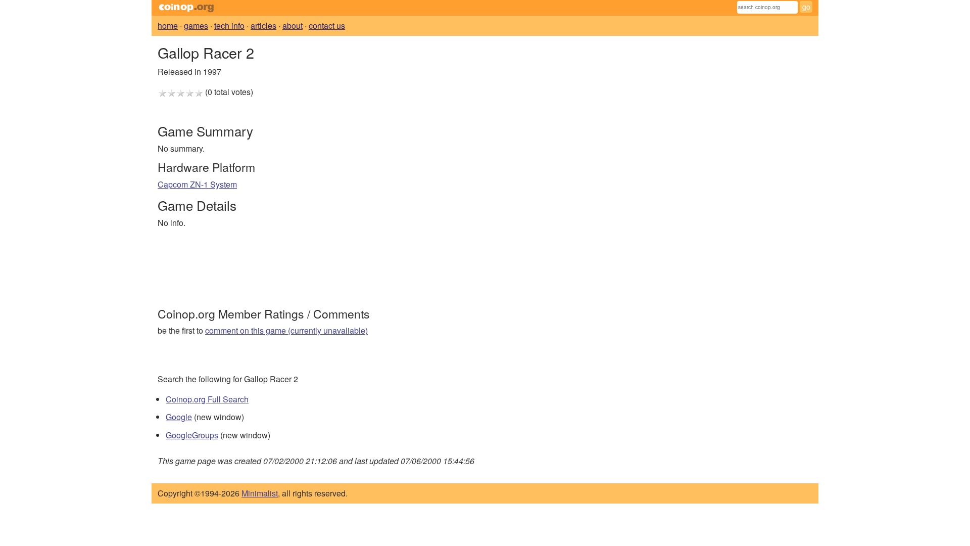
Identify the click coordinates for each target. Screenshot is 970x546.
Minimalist (259, 493)
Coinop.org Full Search (207, 399)
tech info (229, 25)
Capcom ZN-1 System (197, 184)
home (168, 25)
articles (263, 25)
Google (179, 417)
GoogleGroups (192, 435)
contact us (327, 25)
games (196, 25)
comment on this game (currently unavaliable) (286, 330)
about (292, 25)
